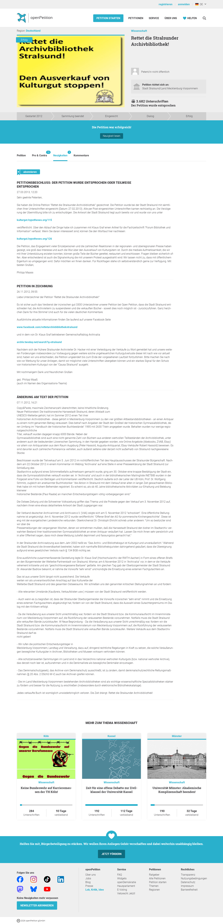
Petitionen (136, 18)
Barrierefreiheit (189, 889)
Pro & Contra (39, 154)
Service (154, 18)
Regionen (154, 889)
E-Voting (122, 889)
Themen (154, 885)
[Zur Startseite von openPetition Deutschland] (35, 17)
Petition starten (108, 18)
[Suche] (204, 18)
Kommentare (81, 155)
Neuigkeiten (60, 154)
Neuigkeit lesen (111, 135)
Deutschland (33, 30)
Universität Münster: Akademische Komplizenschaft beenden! (176, 790)
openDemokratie (126, 882)
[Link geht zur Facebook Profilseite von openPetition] (20, 879)
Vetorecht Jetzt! (126, 893)
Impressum (187, 885)
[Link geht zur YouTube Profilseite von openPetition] (47, 888)
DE (201, 4)
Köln (46, 736)
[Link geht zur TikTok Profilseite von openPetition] (47, 879)
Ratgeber (154, 874)
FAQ (119, 874)
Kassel (111, 736)
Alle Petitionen (157, 878)
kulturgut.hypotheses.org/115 (34, 220)
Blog (88, 882)
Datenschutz (188, 882)
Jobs (88, 878)
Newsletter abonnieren (37, 905)
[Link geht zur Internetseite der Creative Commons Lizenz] (19, 920)
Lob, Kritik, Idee (94, 889)
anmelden (184, 4)
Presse (89, 885)
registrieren (165, 4)
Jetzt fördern (111, 854)
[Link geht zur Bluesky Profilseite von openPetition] (33, 888)
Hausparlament (126, 885)
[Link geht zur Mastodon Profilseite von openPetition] (20, 888)
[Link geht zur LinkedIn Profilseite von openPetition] (60, 879)
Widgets (122, 878)
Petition (21, 155)
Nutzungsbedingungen (194, 878)
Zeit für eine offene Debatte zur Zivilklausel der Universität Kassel (111, 790)
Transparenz (188, 874)
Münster (177, 736)
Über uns (90, 874)
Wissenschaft (139, 30)
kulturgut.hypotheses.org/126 (34, 238)
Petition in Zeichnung (35, 286)
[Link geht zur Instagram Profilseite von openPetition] (33, 879)
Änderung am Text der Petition (42, 397)
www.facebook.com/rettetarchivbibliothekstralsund (47, 327)
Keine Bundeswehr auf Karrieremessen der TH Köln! (46, 790)
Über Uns (171, 18)
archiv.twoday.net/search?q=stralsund (39, 342)
